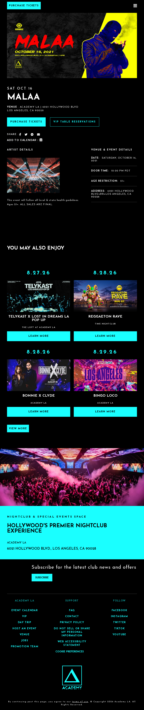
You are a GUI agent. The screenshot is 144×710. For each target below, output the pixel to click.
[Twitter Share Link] (26, 134)
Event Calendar (24, 610)
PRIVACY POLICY (72, 622)
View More (18, 428)
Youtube (119, 634)
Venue (25, 634)
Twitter (119, 622)
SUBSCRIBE (42, 577)
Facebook (119, 610)
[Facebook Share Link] (20, 134)
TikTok (119, 628)
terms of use (80, 702)
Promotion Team (24, 646)
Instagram (119, 616)
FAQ (72, 610)
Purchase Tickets (24, 5)
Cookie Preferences (69, 651)
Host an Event (24, 628)
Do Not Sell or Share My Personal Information (72, 632)
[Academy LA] (72, 677)
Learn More (38, 336)
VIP (24, 616)
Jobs (24, 640)
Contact (72, 616)
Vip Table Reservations (74, 122)
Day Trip (24, 622)
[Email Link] (38, 134)
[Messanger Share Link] (32, 134)
